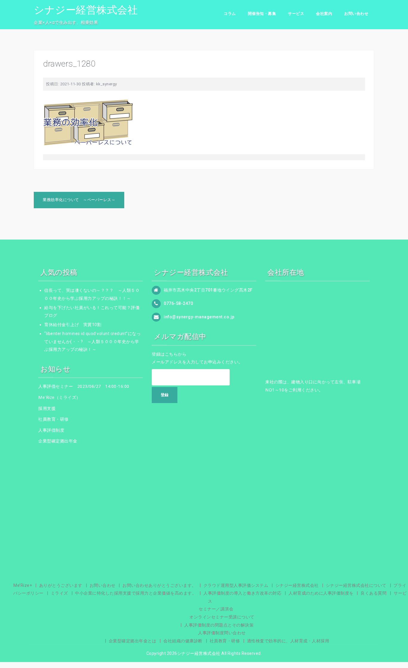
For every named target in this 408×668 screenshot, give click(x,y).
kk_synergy (106, 84)
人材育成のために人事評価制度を (321, 593)
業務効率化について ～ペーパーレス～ (79, 200)
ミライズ (59, 593)
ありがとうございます (60, 585)
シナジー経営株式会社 (86, 10)
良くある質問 (373, 593)
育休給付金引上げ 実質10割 (72, 324)
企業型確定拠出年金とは (133, 640)
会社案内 (324, 13)
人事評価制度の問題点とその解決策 (219, 625)
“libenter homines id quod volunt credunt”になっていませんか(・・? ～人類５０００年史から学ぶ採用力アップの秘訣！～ (92, 341)
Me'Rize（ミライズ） (59, 397)
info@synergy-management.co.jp (199, 316)
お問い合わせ (356, 13)
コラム (230, 13)
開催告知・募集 (262, 13)
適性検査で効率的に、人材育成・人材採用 (288, 640)
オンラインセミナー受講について (221, 617)
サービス (296, 13)
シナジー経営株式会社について (356, 585)
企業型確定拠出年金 (57, 441)
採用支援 (47, 408)
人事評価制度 (51, 430)
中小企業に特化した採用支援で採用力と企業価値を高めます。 (135, 593)
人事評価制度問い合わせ (222, 632)
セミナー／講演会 (216, 609)
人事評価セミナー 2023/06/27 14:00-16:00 (83, 386)
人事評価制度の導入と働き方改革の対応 (242, 593)
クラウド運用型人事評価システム (236, 585)
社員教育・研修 (53, 419)
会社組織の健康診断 (183, 640)
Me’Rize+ (22, 585)
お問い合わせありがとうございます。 (159, 585)
